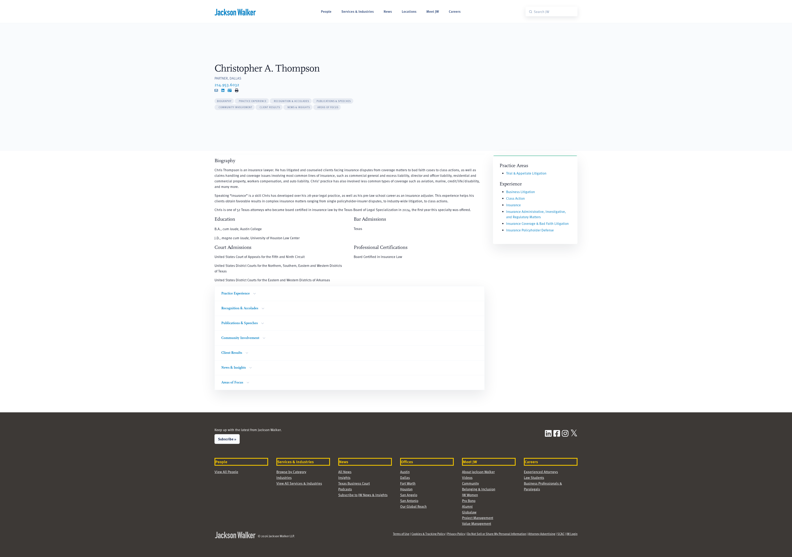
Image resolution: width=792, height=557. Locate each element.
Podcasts (345, 489)
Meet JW (432, 11)
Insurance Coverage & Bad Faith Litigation (537, 223)
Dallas (405, 477)
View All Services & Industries (299, 483)
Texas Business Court (354, 483)
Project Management (477, 517)
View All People (226, 471)
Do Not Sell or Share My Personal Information (496, 533)
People (326, 11)
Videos (467, 477)
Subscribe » (227, 438)
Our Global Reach (413, 506)
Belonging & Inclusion (478, 489)
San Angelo (408, 494)
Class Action (515, 198)
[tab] (224, 101)
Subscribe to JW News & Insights (363, 494)
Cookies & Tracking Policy (428, 533)
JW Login (572, 533)
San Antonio (409, 500)
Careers (455, 11)
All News (344, 471)
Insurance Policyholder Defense (530, 230)
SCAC (560, 533)
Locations (409, 11)
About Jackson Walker (478, 471)
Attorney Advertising (541, 533)
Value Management (476, 523)
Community (470, 483)
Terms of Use (401, 533)
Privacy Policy (456, 533)
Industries (284, 477)
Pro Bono (468, 500)
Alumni (467, 506)
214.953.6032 (226, 84)
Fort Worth (408, 483)
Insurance (513, 205)
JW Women (470, 494)
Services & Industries (357, 11)
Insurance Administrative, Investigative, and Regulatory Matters (536, 214)
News (388, 11)
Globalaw (469, 512)
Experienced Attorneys (541, 471)
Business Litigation (520, 191)
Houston (406, 489)
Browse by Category (291, 471)
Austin (405, 471)
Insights (344, 477)
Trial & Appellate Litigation (526, 173)
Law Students (534, 477)
